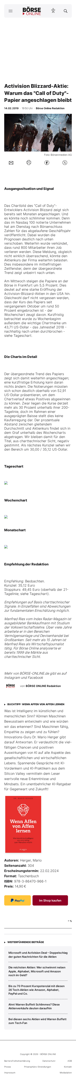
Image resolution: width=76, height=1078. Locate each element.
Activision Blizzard (37, 210)
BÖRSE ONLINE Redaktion (43, 686)
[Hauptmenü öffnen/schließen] (10, 11)
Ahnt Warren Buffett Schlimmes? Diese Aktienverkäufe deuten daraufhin (34, 1006)
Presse (7, 1066)
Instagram (12, 677)
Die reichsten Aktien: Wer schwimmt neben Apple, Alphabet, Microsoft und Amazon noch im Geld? (36, 971)
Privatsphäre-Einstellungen (37, 1066)
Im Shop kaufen (50, 900)
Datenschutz (48, 1061)
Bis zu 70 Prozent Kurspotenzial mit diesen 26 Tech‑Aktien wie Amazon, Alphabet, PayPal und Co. (36, 989)
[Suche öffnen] (65, 11)
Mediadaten (66, 1072)
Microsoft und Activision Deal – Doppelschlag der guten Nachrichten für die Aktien (38, 954)
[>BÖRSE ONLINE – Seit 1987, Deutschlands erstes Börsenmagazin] (32, 11)
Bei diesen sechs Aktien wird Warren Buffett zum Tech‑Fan (37, 1021)
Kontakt (68, 1066)
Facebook (35, 677)
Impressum (9, 1072)
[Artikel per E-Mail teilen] (11, 162)
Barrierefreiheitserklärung (17, 1061)
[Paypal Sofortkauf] (17, 900)
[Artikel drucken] (29, 162)
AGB (70, 1061)
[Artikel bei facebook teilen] (47, 162)
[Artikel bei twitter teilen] (65, 162)
